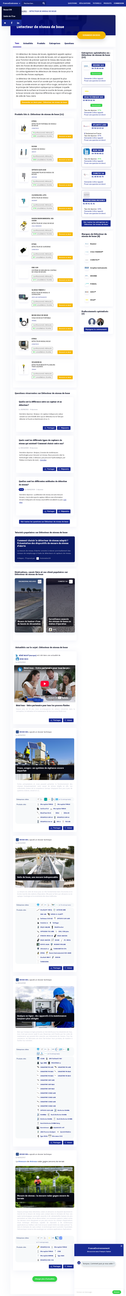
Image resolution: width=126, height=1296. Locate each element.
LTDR (59, 1252)
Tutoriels (97, 3)
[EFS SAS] (68, 1049)
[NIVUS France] (56, 799)
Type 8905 (43, 1063)
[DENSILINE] (53, 905)
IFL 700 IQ (67, 940)
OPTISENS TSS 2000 (47, 932)
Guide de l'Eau (9, 16)
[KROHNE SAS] (45, 905)
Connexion (119, 3)
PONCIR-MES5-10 (46, 936)
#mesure (22, 1161)
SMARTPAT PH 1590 (46, 1067)
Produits (107, 3)
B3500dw (43, 1115)
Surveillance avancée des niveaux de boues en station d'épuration (60, 621)
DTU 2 (59, 822)
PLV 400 (67, 822)
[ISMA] (56, 1237)
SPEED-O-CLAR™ (57, 914)
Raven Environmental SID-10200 (60, 953)
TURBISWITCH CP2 (60, 949)
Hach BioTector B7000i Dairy (50, 1123)
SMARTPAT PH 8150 (46, 1072)
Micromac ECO (57, 1136)
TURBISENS (44, 962)
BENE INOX (24, 659)
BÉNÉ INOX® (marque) (27, 655)
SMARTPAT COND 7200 (48, 1106)
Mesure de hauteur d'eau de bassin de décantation (29, 622)
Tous (17, 43)
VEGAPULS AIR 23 (46, 817)
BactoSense (44, 1128)
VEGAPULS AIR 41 (63, 817)
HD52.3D (66, 813)
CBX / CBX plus (63, 932)
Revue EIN (7, 10)
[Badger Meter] (41, 1053)
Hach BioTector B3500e (59, 1115)
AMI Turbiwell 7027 (55, 1059)
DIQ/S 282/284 (45, 927)
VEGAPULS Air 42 (46, 822)
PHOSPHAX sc (56, 1063)
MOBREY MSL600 (60, 945)
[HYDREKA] (53, 799)
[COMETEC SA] (41, 799)
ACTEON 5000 (61, 910)
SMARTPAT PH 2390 (64, 1067)
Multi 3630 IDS (62, 936)
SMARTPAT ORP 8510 (47, 1089)
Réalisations (84, 3)
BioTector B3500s (46, 1119)
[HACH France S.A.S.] (38, 905)
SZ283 (42, 1059)
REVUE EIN (24, 732)
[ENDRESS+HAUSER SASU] (38, 799)
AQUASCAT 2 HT (58, 1128)
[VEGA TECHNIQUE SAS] (49, 799)
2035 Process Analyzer (48, 1132)
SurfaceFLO (44, 809)
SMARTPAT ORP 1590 (47, 1080)
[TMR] (60, 1049)
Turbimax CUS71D (46, 919)
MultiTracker (59, 927)
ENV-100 (43, 914)
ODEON (57, 957)
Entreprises (54, 43)
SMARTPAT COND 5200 (48, 1102)
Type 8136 (61, 1256)
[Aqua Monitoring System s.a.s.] (64, 1049)
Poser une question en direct (95, 81)
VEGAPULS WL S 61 (47, 1260)
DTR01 (42, 953)
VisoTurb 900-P (45, 957)
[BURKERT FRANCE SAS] (53, 1049)
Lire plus (43, 460)
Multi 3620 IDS (45, 940)
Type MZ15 (43, 1136)
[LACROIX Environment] (45, 799)
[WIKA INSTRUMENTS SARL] (60, 1237)
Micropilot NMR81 (46, 1256)
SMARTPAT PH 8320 (64, 1072)
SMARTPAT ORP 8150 (47, 1084)
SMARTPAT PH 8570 (64, 1076)
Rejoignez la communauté (96, 329)
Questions (72, 3)
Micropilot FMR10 (46, 804)
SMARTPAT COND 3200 (48, 1097)
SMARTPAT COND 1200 (48, 1093)
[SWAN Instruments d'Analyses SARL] (38, 1053)
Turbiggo (56, 923)
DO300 (57, 940)
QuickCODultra (65, 1132)
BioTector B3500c (64, 1110)
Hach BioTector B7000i (64, 1119)
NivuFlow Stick (45, 813)
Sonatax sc (44, 923)
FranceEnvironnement (10, 3)
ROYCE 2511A (44, 945)
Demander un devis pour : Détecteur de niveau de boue (44, 102)
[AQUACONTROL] (56, 1049)
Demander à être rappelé (93, 78)
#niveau (33, 1161)
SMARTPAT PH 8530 (46, 1076)
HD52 (57, 813)
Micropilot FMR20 (63, 804)
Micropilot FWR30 (59, 809)
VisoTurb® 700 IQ (46, 910)
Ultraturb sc (44, 949)
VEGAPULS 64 (45, 1247)
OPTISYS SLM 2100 (63, 919)
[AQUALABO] (56, 905)
